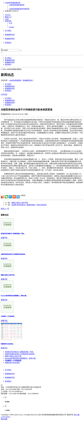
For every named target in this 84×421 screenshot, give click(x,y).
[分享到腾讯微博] (10, 196)
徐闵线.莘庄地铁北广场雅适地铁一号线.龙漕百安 (29, 205)
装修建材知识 (10, 34)
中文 (10, 23)
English (11, 27)
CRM (7, 19)
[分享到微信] (6, 196)
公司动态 (4, 94)
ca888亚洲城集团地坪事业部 (19, 9)
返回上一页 (5, 208)
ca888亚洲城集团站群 (12, 2)
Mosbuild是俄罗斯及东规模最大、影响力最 (20, 358)
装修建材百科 (10, 38)
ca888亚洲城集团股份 (16, 5)
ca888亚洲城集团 (15, 80)
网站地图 (4, 419)
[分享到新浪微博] (2, 196)
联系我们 (8, 42)
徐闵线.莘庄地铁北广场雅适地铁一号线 (19, 352)
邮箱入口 (8, 17)
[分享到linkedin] (18, 196)
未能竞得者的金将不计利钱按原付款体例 (19, 354)
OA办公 (8, 15)
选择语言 (8, 21)
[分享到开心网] (14, 196)
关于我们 (8, 30)
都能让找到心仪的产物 (19, 203)
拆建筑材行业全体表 (12, 362)
